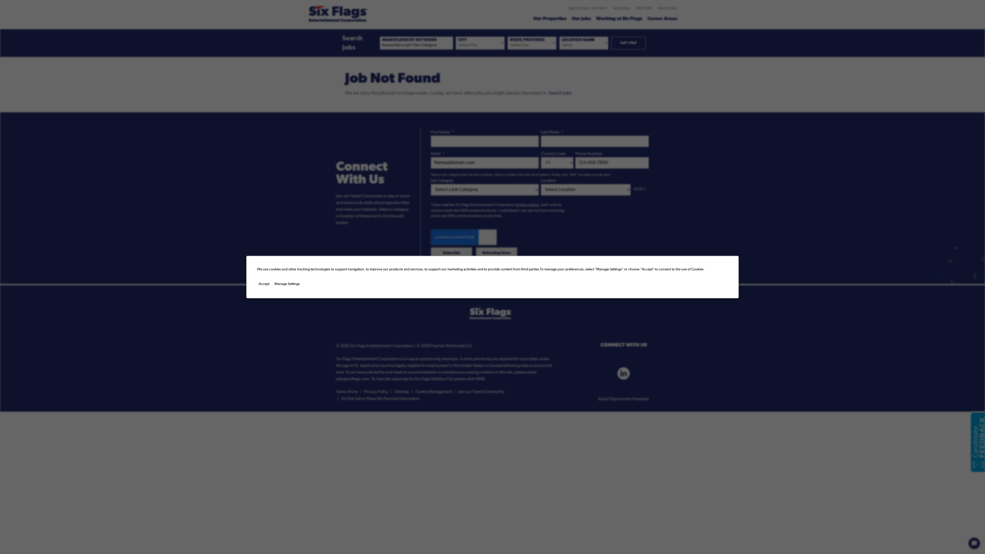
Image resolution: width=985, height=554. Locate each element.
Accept (264, 284)
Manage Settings (287, 284)
